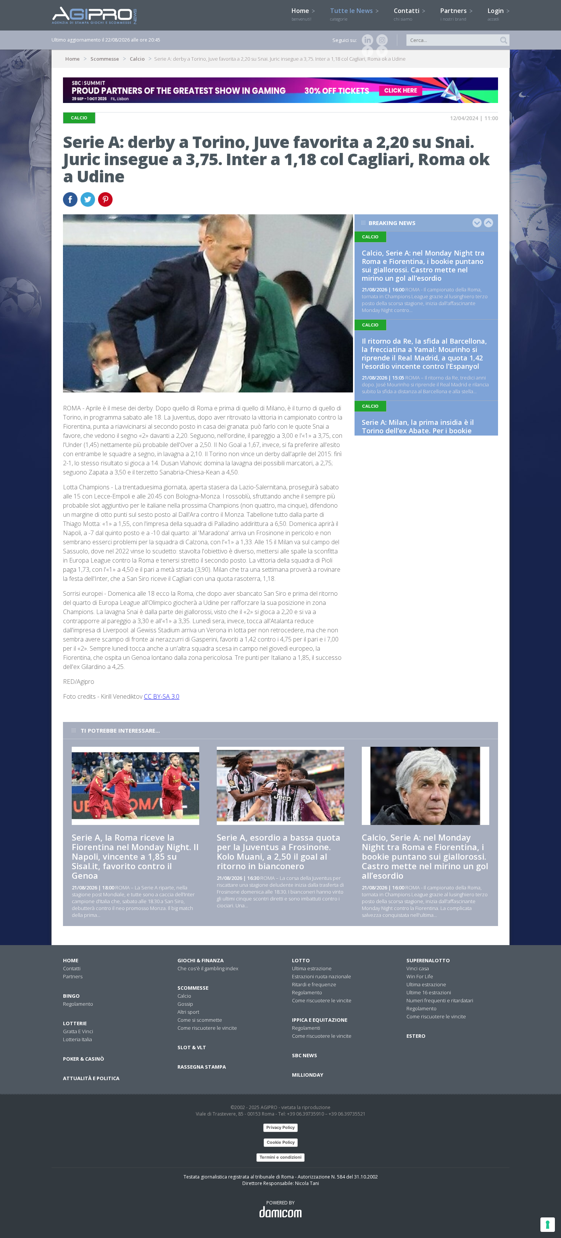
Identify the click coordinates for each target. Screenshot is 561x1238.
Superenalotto (428, 960)
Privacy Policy (280, 1127)
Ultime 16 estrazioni (428, 992)
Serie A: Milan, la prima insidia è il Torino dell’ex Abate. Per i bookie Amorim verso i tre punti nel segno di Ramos (424, 435)
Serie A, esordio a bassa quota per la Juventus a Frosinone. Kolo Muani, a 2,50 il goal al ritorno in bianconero (278, 851)
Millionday (307, 1074)
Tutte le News (352, 14)
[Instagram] (380, 40)
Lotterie (75, 1023)
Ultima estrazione (312, 968)
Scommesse (104, 58)
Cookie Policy (281, 1142)
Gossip (185, 1003)
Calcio (137, 58)
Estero (416, 1035)
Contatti (407, 14)
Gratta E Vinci (78, 1031)
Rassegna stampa (201, 1066)
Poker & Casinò (83, 1058)
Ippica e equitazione (319, 1019)
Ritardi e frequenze (314, 984)
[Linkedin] (366, 40)
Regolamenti (306, 1027)
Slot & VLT (191, 1047)
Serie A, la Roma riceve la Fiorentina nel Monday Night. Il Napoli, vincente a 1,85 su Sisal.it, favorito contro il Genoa (135, 856)
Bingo (71, 995)
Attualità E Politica (91, 1078)
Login (496, 14)
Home (301, 14)
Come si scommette (199, 1019)
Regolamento (78, 1003)
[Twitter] (380, 51)
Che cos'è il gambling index (207, 968)
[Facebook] (366, 51)
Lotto (301, 960)
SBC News (304, 1055)
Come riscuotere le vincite (207, 1027)
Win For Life (419, 976)
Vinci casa (417, 968)
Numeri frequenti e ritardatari (439, 1000)
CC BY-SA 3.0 (161, 696)
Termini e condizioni (280, 1157)
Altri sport (188, 1011)
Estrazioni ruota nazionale (321, 976)
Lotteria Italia (77, 1039)
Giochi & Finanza (200, 960)
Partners (454, 14)
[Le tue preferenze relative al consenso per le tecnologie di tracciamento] (547, 1224)
